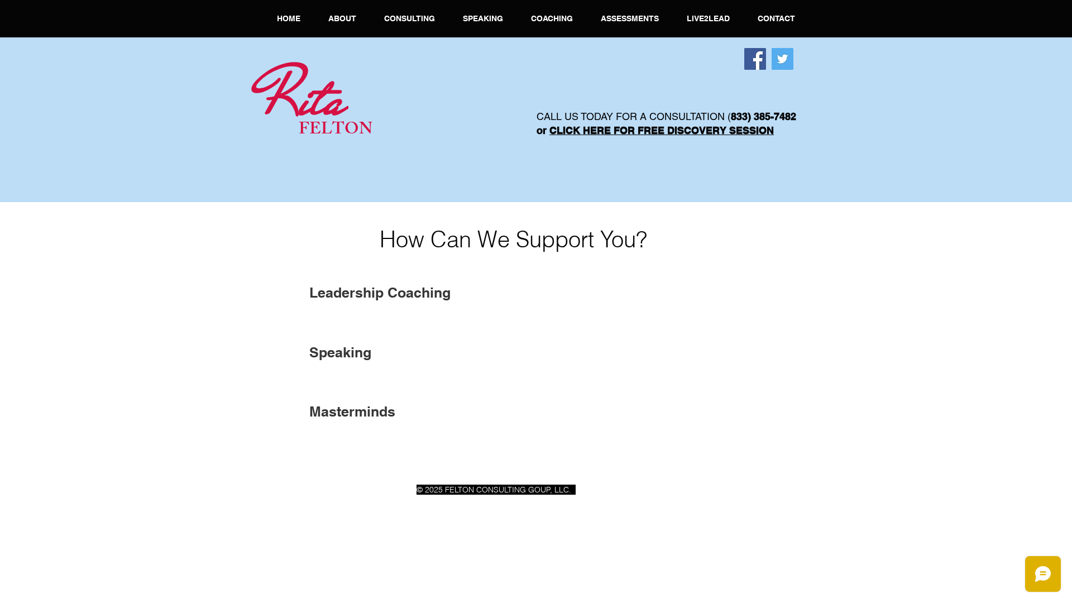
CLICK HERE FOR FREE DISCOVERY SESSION (661, 130)
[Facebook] (755, 59)
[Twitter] (782, 59)
